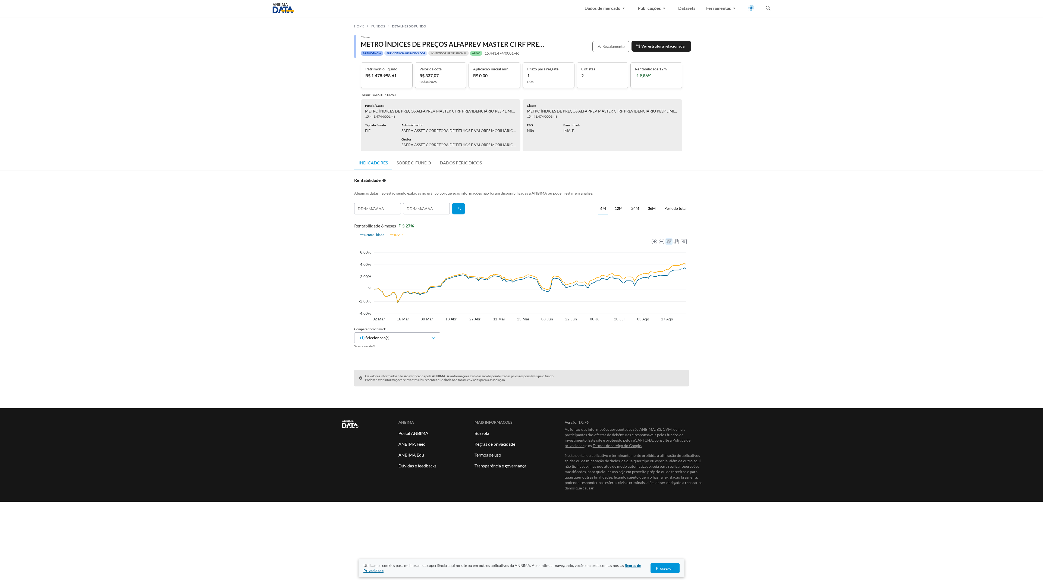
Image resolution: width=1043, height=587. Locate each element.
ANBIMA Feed (412, 444)
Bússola (482, 433)
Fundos (378, 26)
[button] (372, 234)
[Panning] (676, 241)
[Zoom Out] (661, 241)
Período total (675, 208)
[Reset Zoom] (683, 241)
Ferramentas (718, 8)
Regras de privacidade (495, 444)
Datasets (686, 8)
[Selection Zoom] (669, 241)
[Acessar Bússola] (751, 8)
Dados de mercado (602, 8)
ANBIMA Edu (411, 454)
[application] (521, 275)
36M (652, 208)
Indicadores (373, 162)
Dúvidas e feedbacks (417, 465)
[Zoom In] (654, 241)
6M (603, 208)
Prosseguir (665, 568)
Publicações (649, 8)
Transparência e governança (500, 465)
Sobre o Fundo (414, 162)
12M (619, 208)
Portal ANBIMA (413, 433)
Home (359, 26)
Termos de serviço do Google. (617, 445)
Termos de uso (488, 454)
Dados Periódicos (461, 162)
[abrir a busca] (768, 9)
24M (635, 208)
